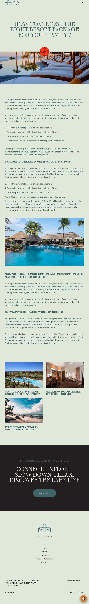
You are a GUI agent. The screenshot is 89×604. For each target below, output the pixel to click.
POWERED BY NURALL (75, 581)
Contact (44, 562)
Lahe (44, 544)
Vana (44, 548)
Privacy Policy (10, 592)
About (44, 551)
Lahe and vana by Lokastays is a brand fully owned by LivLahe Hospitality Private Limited (22, 583)
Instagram (44, 555)
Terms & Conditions (76, 592)
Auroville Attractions (44, 559)
